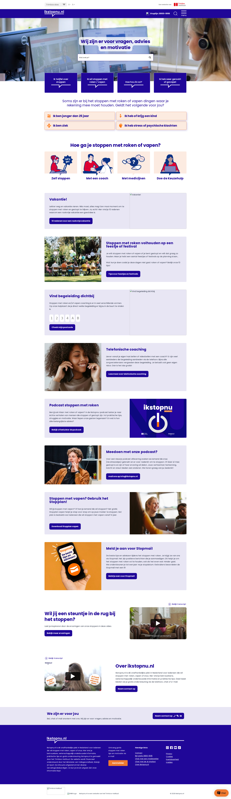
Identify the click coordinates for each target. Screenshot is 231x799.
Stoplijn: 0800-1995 (160, 13)
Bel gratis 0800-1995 (143, 756)
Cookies (169, 756)
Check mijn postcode (62, 327)
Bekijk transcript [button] (179, 604)
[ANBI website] (72, 794)
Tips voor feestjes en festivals (123, 274)
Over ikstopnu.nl (142, 764)
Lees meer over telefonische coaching (127, 374)
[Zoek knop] (150, 57)
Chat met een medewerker (147, 759)
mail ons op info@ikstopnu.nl (123, 476)
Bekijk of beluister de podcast (66, 429)
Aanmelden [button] (118, 763)
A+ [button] (73, 4)
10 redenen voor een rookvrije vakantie (71, 221)
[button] (175, 14)
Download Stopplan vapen (65, 526)
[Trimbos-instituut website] (56, 791)
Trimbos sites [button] (52, 4)
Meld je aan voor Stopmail (121, 576)
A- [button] (69, 4)
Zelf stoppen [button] (60, 178)
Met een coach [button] (97, 178)
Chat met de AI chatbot (145, 761)
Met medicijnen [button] (133, 178)
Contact (138, 753)
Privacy (169, 753)
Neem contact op (126, 688)
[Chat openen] (221, 793)
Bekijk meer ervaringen (58, 633)
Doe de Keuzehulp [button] (170, 178)
